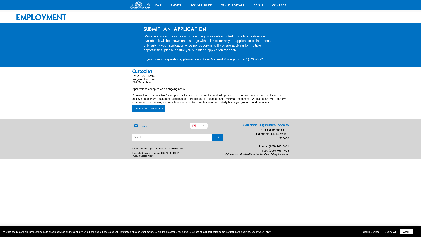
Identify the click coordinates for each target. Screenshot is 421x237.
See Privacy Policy (261, 231)
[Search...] (217, 137)
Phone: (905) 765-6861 (274, 146)
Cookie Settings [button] (371, 231)
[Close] (417, 231)
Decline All (390, 231)
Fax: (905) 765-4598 (275, 150)
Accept (406, 231)
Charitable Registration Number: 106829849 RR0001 (155, 153)
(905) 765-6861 (252, 59)
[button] (159, 5)
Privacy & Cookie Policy (142, 156)
